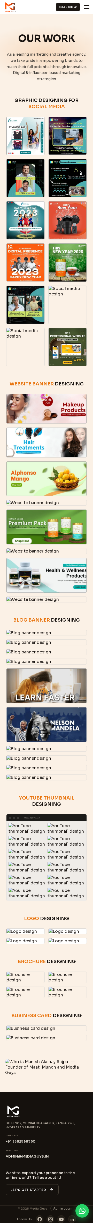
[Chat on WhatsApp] (82, 1212)
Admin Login (62, 1208)
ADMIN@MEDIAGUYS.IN (27, 1156)
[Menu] (86, 7)
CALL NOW (68, 7)
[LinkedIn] (72, 1219)
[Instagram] (50, 1219)
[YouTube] (61, 1219)
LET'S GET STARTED (28, 1190)
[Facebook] (39, 1219)
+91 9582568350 (20, 1141)
